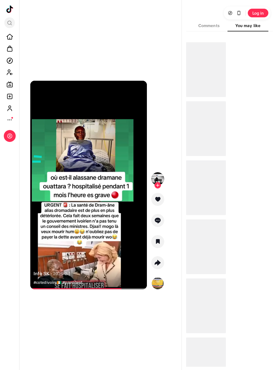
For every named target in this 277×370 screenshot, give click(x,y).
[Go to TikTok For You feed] (9, 9)
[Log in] (9, 136)
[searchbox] (9, 22)
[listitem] (9, 36)
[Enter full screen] (140, 89)
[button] (157, 201)
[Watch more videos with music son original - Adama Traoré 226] (158, 282)
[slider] (77, 288)
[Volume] (36, 89)
